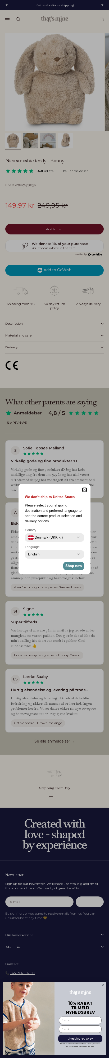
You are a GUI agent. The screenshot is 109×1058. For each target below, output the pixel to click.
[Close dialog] (102, 984)
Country (30, 530)
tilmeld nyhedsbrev (80, 1038)
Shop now (73, 566)
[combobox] (45, 537)
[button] (85, 490)
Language (32, 547)
